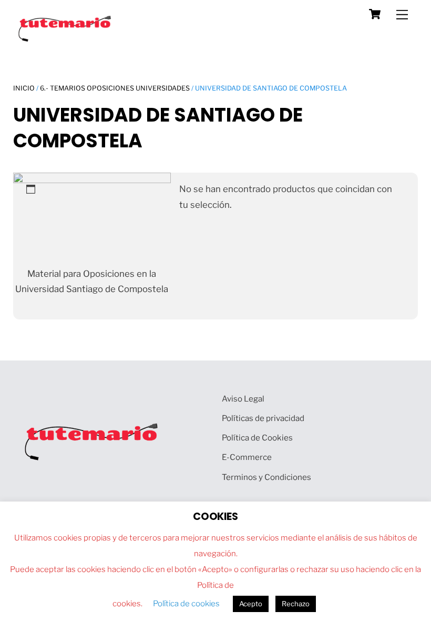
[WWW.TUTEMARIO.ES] (65, 39)
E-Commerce (247, 457)
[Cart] (374, 14)
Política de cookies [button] (186, 603)
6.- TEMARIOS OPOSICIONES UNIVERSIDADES (115, 88)
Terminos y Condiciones (266, 477)
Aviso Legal (243, 399)
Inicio (24, 88)
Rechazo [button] (296, 603)
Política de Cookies (257, 438)
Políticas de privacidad (263, 418)
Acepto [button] (250, 603)
